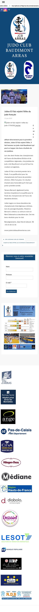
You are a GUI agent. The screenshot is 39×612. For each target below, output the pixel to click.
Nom (7, 266)
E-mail (9, 283)
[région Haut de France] (16, 488)
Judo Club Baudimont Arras (19, 51)
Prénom (9, 275)
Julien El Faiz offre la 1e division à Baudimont (19, 242)
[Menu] (3, 2)
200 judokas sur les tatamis (14, 239)
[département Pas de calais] (16, 431)
